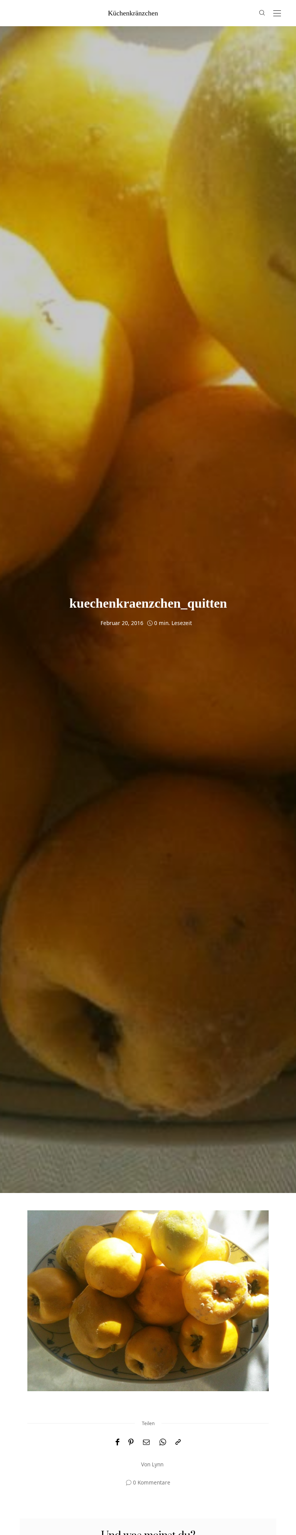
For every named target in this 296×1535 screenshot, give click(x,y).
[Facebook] (117, 1442)
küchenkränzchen (133, 13)
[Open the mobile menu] (277, 13)
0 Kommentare (151, 1482)
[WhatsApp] (162, 1442)
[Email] (146, 1442)
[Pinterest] (131, 1442)
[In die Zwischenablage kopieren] (178, 1442)
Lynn (157, 1464)
